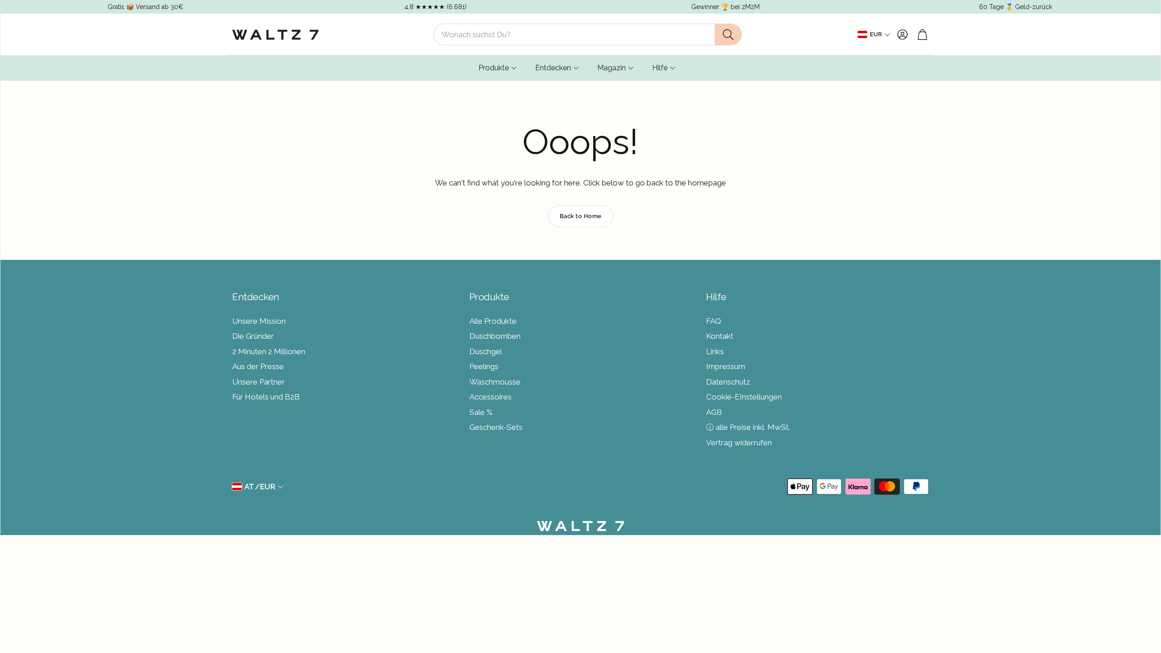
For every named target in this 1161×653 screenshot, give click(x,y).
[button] (587, 34)
